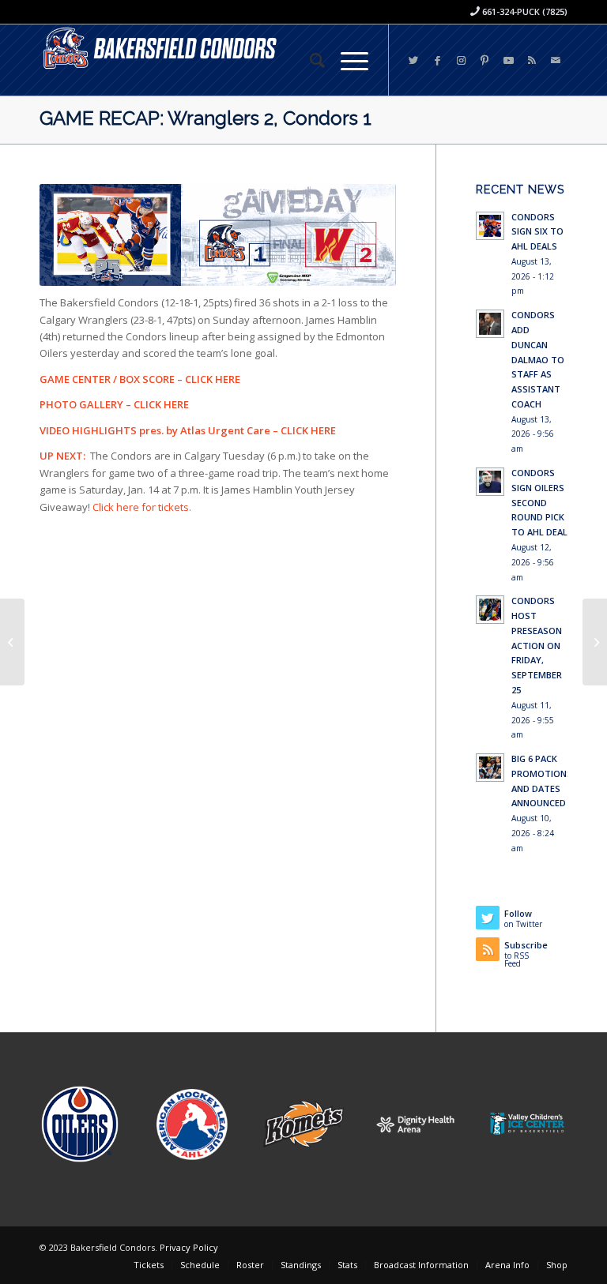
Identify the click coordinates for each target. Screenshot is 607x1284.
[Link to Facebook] (437, 60)
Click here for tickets (140, 507)
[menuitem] (309, 60)
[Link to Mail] (555, 60)
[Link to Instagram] (461, 60)
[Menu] (346, 60)
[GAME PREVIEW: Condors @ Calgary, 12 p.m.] (12, 642)
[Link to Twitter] (413, 60)
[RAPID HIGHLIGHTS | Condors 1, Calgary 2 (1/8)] (594, 642)
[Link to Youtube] (508, 60)
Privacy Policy (189, 1247)
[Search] (309, 60)
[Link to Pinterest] (484, 60)
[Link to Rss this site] (532, 60)
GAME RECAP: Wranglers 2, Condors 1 (205, 118)
